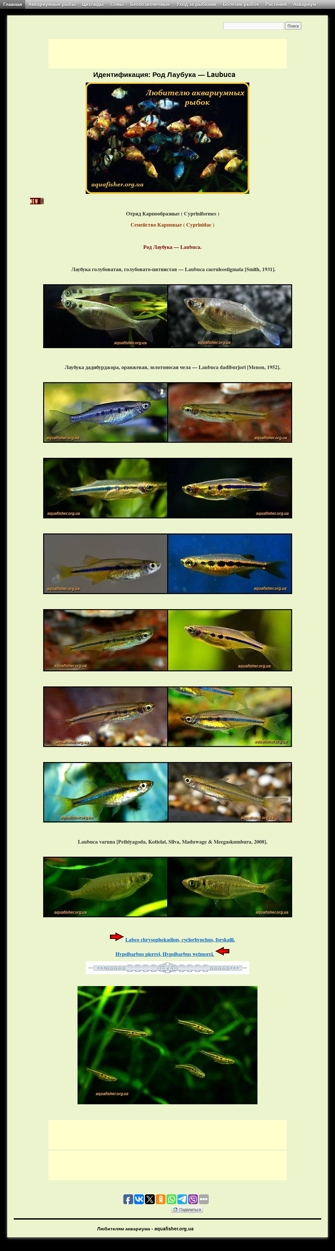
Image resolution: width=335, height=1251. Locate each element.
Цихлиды (93, 4)
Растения (276, 4)
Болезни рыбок (241, 4)
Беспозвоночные (150, 4)
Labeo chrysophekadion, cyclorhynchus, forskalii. (180, 939)
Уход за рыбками (196, 4)
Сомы (117, 4)
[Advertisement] (167, 53)
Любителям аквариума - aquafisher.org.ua (145, 1228)
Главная (12, 4)
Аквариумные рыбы (52, 4)
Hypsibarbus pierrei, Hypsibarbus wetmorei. (164, 954)
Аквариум (304, 4)
